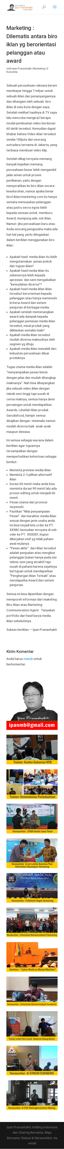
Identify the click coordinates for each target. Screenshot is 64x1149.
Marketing (39, 68)
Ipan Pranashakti (21, 68)
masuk (28, 659)
